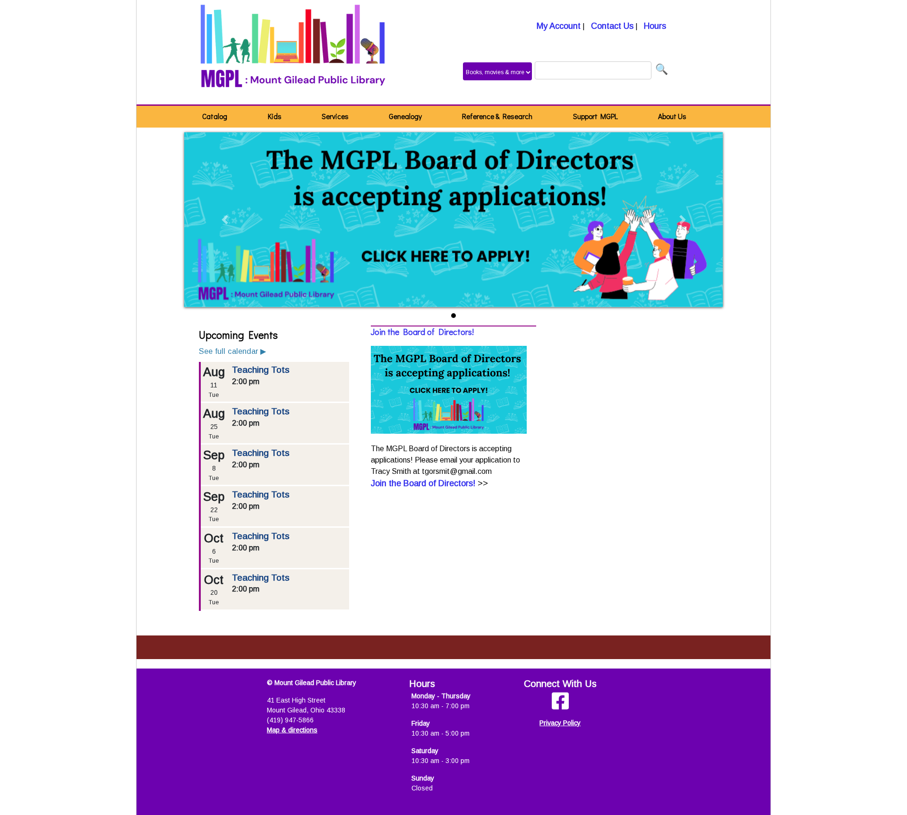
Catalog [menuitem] (214, 116)
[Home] (293, 52)
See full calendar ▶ (232, 351)
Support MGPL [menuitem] (595, 116)
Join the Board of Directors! (422, 331)
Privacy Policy (560, 723)
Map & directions (292, 730)
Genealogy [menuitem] (405, 116)
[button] (224, 219)
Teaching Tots (261, 370)
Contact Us (611, 26)
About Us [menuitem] (672, 116)
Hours (654, 26)
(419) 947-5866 (290, 720)
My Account (557, 26)
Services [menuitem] (335, 116)
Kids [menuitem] (275, 116)
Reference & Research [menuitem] (497, 116)
